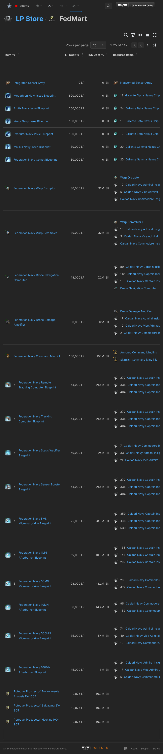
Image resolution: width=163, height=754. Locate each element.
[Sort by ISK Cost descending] (102, 55)
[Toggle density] (147, 35)
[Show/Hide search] (126, 35)
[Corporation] (51, 6)
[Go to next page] (147, 45)
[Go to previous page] (141, 45)
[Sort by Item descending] (14, 55)
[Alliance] (63, 6)
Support (145, 748)
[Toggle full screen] (154, 35)
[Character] (39, 6)
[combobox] (98, 45)
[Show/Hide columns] (140, 35)
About (134, 748)
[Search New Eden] (108, 6)
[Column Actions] (18, 55)
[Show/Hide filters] (133, 35)
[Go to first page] (134, 45)
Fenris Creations (57, 748)
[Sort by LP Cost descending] (78, 55)
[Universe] (76, 6)
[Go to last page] (154, 45)
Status (156, 748)
